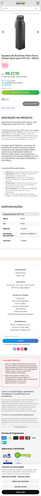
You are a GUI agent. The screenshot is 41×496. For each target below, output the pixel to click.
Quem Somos (20, 273)
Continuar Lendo (20, 427)
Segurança (21, 298)
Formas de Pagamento (20, 301)
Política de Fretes (20, 311)
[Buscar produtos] (35, 8)
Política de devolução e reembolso (20, 314)
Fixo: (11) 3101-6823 (21, 327)
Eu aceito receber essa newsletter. (17, 344)
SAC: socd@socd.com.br (22, 325)
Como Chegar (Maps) (21, 288)
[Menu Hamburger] (2, 2)
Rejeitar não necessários (20, 481)
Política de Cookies (24, 476)
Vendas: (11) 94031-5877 (21, 330)
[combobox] (20, 8)
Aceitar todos (20, 492)
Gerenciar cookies (20, 487)
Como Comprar (20, 303)
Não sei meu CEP (7, 108)
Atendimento (20, 309)
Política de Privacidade (9, 476)
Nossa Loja (20, 275)
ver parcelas (6, 85)
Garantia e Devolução (20, 306)
